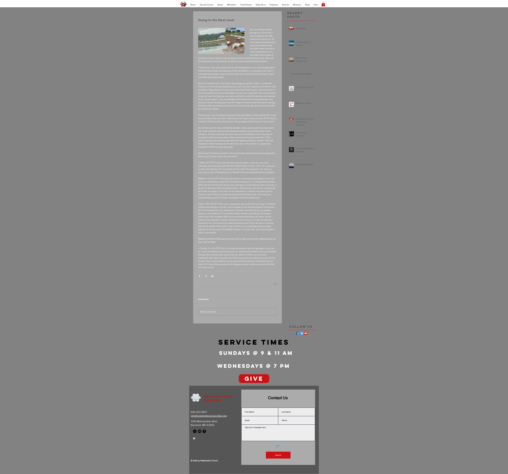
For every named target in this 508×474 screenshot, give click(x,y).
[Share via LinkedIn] (212, 276)
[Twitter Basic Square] (301, 333)
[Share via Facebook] (199, 276)
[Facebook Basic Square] (297, 333)
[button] (297, 4)
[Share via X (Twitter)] (206, 276)
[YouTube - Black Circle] (199, 431)
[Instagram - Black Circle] (194, 431)
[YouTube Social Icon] (305, 333)
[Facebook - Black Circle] (204, 431)
